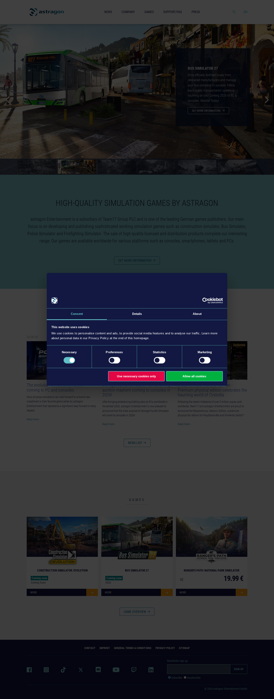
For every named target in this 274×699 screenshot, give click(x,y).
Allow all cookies (194, 376)
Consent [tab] (77, 313)
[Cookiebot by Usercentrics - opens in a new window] (205, 301)
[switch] (114, 360)
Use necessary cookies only (136, 376)
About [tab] (197, 313)
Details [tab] (137, 313)
